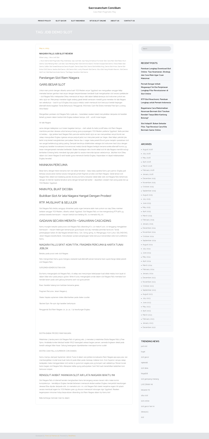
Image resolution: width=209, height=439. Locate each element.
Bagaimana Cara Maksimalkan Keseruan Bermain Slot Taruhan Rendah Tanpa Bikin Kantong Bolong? (155, 113)
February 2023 (148, 319)
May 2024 (146, 257)
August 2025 (148, 195)
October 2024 (148, 236)
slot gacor (145, 357)
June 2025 (147, 203)
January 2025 (148, 224)
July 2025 (146, 199)
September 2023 (149, 290)
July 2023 (146, 298)
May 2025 (146, 207)
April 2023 (147, 311)
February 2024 (148, 269)
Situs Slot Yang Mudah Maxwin (108, 69)
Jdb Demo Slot (71, 69)
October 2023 (148, 286)
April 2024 (147, 261)
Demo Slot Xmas (111, 66)
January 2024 (148, 273)
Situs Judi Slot (54, 57)
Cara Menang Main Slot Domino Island (79, 64)
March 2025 (147, 216)
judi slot (144, 346)
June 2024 (147, 253)
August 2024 (148, 245)
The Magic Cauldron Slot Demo (77, 72)
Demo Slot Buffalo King (95, 66)
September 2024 (149, 240)
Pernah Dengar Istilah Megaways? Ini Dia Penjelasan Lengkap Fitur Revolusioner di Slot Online (154, 89)
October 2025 (148, 187)
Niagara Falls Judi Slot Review (56, 54)
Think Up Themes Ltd (52, 436)
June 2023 (147, 303)
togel (143, 352)
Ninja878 (144, 374)
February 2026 (148, 170)
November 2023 (149, 282)
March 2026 (147, 166)
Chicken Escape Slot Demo (103, 64)
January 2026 (148, 174)
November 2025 (149, 183)
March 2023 (147, 315)
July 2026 (147, 154)
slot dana (144, 368)
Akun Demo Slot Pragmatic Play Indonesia (55, 61)
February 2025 (148, 220)
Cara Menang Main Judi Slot (54, 64)
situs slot (144, 395)
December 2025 (149, 178)
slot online (145, 401)
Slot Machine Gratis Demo (55, 72)
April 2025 (147, 211)
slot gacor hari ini (147, 406)
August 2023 (148, 294)
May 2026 (147, 158)
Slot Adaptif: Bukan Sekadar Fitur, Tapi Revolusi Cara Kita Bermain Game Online (154, 126)
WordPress (71, 436)
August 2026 (148, 149)
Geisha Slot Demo (59, 69)
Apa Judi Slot (76, 61)
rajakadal (144, 363)
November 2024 (149, 232)
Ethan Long (43, 57)
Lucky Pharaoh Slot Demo (87, 69)
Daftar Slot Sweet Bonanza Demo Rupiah (59, 66)
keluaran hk (145, 390)
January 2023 (148, 323)
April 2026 (147, 162)
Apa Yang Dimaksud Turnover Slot (94, 61)
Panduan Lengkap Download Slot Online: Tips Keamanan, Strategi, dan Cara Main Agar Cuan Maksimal (156, 73)
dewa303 (144, 412)
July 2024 (146, 249)
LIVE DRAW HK (147, 384)
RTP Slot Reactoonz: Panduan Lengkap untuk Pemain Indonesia (156, 101)
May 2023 (146, 307)
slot (142, 417)
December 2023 (149, 278)
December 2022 (149, 327)
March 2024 (147, 265)
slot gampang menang (150, 379)
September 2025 (149, 191)
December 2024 (149, 228)
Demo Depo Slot (81, 66)
